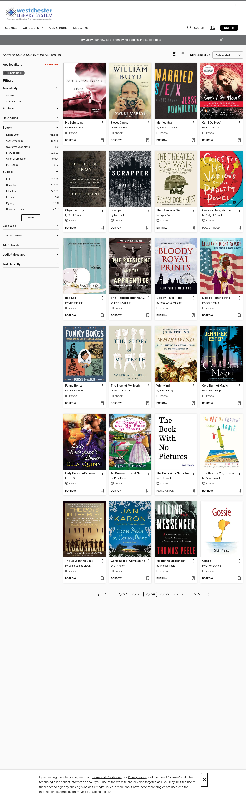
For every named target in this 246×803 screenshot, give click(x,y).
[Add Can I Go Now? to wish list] (239, 140)
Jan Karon (119, 565)
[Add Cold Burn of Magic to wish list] (239, 403)
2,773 (198, 594)
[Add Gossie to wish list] (239, 578)
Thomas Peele (167, 565)
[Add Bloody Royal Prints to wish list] (193, 315)
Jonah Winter (212, 302)
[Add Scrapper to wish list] (147, 228)
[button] (195, 28)
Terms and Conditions (106, 777)
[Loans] (212, 28)
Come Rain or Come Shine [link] (128, 561)
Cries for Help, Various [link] (216, 210)
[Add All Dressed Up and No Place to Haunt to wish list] (147, 491)
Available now (13, 101)
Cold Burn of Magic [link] (215, 385)
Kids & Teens (58, 28)
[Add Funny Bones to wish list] (102, 403)
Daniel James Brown (79, 565)
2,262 (122, 594)
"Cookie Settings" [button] (92, 787)
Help (234, 5)
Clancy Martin (75, 302)
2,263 (136, 594)
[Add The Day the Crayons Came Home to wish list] (239, 491)
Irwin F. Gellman (122, 302)
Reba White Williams (171, 302)
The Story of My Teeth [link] (125, 385)
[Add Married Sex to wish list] (193, 140)
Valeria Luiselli (122, 390)
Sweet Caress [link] (119, 122)
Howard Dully (75, 127)
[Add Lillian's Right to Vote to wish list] (239, 315)
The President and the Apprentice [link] (128, 298)
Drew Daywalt (213, 478)
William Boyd (121, 127)
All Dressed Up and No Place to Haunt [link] (128, 473)
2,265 (164, 594)
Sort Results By (200, 55)
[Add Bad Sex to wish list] (102, 315)
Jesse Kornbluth (168, 127)
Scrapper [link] (116, 210)
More (31, 217)
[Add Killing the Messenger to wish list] (193, 578)
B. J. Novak (166, 478)
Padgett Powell (213, 215)
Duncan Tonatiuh (77, 390)
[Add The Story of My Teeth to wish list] (147, 403)
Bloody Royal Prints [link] (169, 298)
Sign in (229, 28)
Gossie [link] (206, 561)
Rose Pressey (121, 478)
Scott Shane (74, 215)
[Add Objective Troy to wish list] (102, 228)
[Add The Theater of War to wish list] (193, 228)
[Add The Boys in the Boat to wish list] (102, 578)
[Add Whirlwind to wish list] (193, 403)
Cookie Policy (101, 792)
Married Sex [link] (164, 122)
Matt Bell (119, 215)
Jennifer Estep (213, 390)
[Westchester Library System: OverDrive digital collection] (31, 13)
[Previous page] (98, 594)
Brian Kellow (212, 127)
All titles (10, 95)
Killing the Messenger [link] (170, 561)
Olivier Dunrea (213, 565)
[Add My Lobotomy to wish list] (102, 140)
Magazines (81, 28)
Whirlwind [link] (163, 385)
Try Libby (87, 40)
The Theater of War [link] (168, 210)
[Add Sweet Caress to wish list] (147, 140)
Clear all (52, 64)
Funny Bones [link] (73, 385)
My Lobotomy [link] (74, 122)
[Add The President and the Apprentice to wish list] (147, 315)
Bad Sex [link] (70, 298)
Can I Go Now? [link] (212, 122)
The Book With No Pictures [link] (174, 473)
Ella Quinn (73, 478)
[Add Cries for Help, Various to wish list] (239, 228)
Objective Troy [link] (74, 210)
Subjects (11, 28)
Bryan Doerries (167, 215)
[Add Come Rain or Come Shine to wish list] (147, 578)
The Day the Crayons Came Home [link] (219, 473)
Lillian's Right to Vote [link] (216, 298)
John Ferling (166, 390)
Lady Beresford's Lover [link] (80, 473)
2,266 (178, 594)
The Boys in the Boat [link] (79, 561)
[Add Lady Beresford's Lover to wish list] (102, 491)
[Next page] (209, 594)
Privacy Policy (137, 777)
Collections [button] (31, 28)
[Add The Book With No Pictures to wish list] (193, 491)
